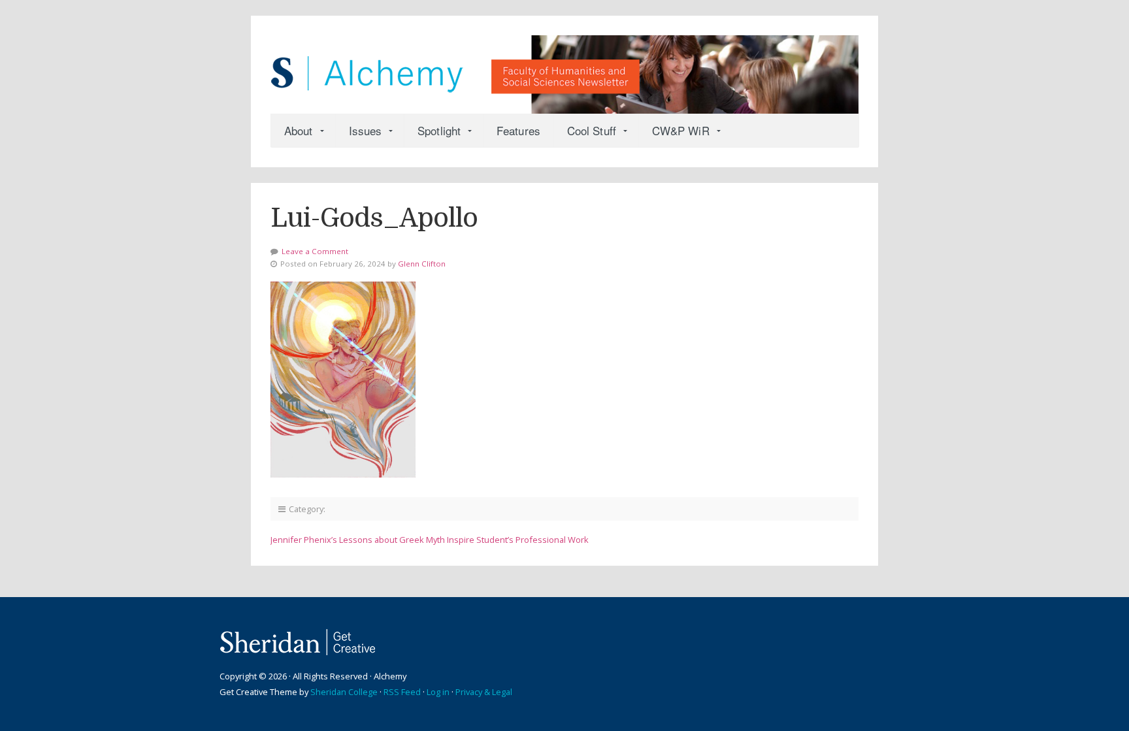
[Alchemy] (564, 68)
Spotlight (439, 130)
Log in (438, 692)
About (298, 130)
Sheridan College (344, 692)
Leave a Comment (315, 251)
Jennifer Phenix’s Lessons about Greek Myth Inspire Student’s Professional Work (429, 539)
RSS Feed (402, 692)
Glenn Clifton (422, 263)
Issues (365, 130)
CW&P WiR (681, 130)
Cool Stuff (591, 130)
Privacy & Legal (483, 692)
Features (518, 130)
